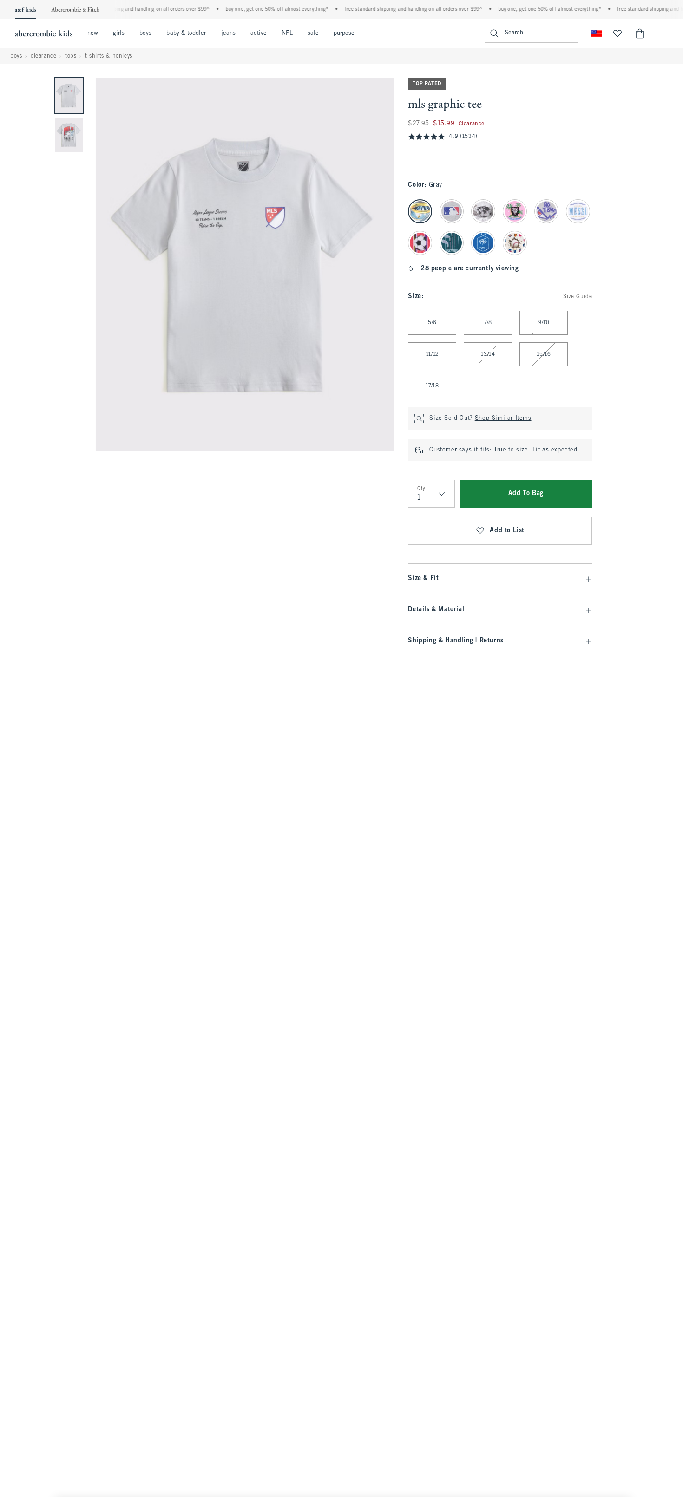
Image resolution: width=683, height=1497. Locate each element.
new (92, 33)
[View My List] (617, 33)
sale (313, 33)
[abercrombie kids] (43, 33)
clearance (43, 56)
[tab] (69, 95)
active (258, 33)
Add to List (507, 531)
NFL (287, 33)
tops (70, 56)
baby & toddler (186, 33)
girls (119, 33)
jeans (228, 33)
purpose (344, 33)
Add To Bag (526, 493)
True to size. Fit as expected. (536, 450)
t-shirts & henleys (108, 56)
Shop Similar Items (503, 418)
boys (145, 33)
